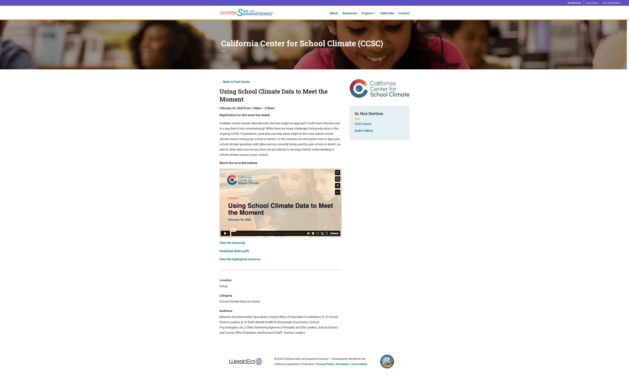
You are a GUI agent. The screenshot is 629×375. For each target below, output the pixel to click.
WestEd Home (574, 3)
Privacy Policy (325, 364)
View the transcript (232, 242)
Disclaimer (342, 364)
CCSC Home (363, 124)
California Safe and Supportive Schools (246, 12)
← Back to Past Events (234, 81)
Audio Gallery (364, 130)
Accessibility (359, 364)
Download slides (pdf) (234, 251)
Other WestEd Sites (611, 3)
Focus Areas (592, 3)
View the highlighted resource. (240, 259)
